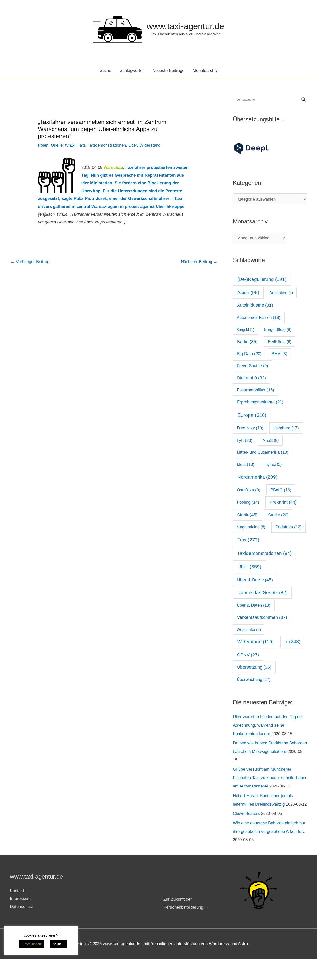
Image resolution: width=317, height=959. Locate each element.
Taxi (81, 145)
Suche (105, 70)
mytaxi (273, 464)
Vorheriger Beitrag (29, 261)
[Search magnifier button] (303, 99)
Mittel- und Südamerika (262, 452)
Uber (132, 145)
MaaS (271, 440)
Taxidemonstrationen (107, 145)
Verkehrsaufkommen (262, 617)
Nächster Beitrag (199, 261)
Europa (252, 415)
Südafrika (288, 527)
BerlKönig (279, 341)
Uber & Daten (253, 605)
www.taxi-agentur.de (185, 26)
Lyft (244, 440)
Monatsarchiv (205, 70)
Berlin (247, 341)
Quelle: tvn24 (63, 145)
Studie (278, 514)
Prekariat (283, 502)
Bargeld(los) (277, 329)
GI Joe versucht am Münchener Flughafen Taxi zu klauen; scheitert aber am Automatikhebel (270, 777)
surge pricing (251, 527)
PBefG (280, 490)
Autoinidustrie (255, 305)
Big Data (249, 353)
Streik (247, 514)
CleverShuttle (252, 365)
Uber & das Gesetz (262, 592)
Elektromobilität (255, 390)
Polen (43, 145)
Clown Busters (246, 813)
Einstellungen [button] (31, 944)
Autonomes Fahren (258, 317)
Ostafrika (248, 490)
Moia (245, 464)
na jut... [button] (58, 944)
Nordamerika (257, 477)
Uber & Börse (255, 579)
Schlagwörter (132, 70)
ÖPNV (248, 654)
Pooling (248, 502)
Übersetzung (254, 667)
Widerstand (149, 145)
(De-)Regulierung (261, 279)
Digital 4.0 (251, 377)
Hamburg (286, 428)
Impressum (20, 898)
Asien (248, 292)
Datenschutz (21, 906)
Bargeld (245, 329)
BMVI (279, 353)
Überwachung (254, 679)
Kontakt (17, 890)
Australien (281, 293)
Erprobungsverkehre (260, 401)
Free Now (250, 428)
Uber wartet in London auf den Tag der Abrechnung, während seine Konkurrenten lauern (268, 725)
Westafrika (249, 629)
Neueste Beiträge (168, 70)
